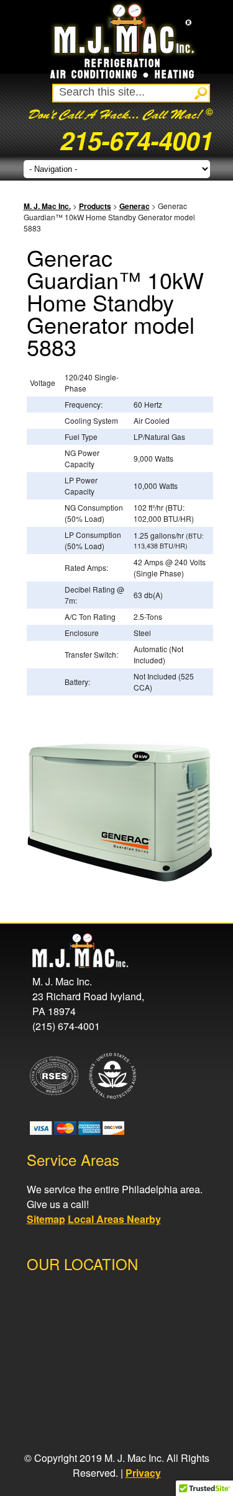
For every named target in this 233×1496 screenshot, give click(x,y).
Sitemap (46, 1219)
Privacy (143, 1473)
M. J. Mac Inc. (47, 206)
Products (95, 206)
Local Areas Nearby (114, 1219)
